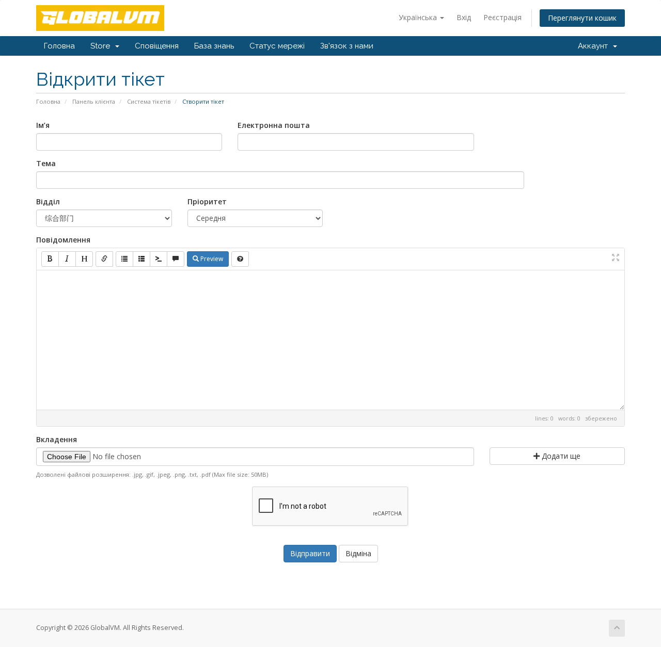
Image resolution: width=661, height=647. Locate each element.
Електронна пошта (274, 125)
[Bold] (50, 259)
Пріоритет (207, 201)
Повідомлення (63, 240)
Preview (211, 258)
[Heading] (84, 259)
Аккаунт (595, 46)
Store (102, 46)
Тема (46, 163)
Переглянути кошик (582, 18)
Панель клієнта (93, 101)
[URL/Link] (104, 259)
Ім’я (43, 125)
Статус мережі (277, 46)
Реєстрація (502, 17)
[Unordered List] (124, 259)
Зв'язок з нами (346, 46)
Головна (59, 46)
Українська (419, 17)
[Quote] (175, 259)
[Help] (240, 259)
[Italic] (67, 259)
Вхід (464, 17)
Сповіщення (157, 46)
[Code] (158, 259)
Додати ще (560, 456)
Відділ (48, 201)
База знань (214, 46)
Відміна (358, 553)
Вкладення (56, 439)
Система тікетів (148, 101)
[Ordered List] (141, 259)
